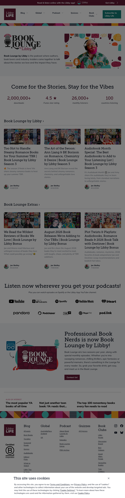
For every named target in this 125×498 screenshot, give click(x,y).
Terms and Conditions (60, 484)
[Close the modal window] (108, 478)
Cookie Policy (84, 493)
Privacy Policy (80, 484)
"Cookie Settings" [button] (67, 490)
